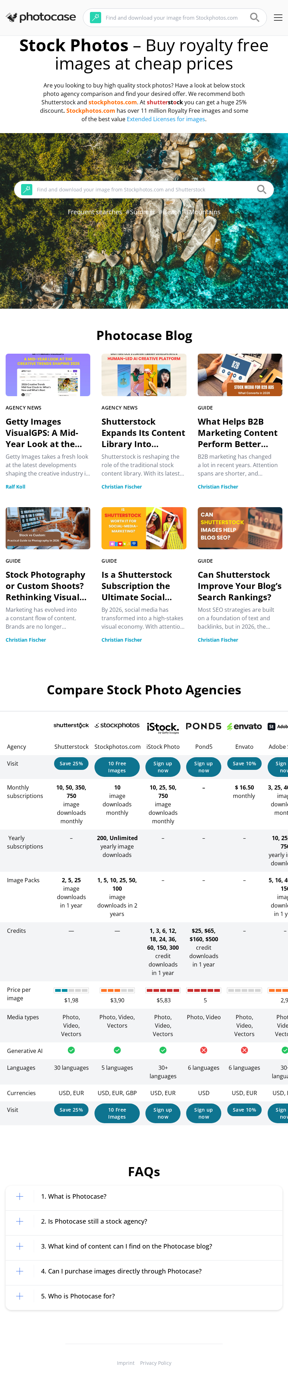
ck (180, 102)
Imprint (126, 1363)
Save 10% (244, 763)
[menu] (278, 17)
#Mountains (203, 212)
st (170, 102)
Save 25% (71, 763)
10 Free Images (117, 767)
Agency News (24, 407)
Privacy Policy (155, 1363)
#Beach (170, 212)
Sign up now (162, 767)
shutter (157, 102)
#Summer (140, 212)
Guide (205, 407)
